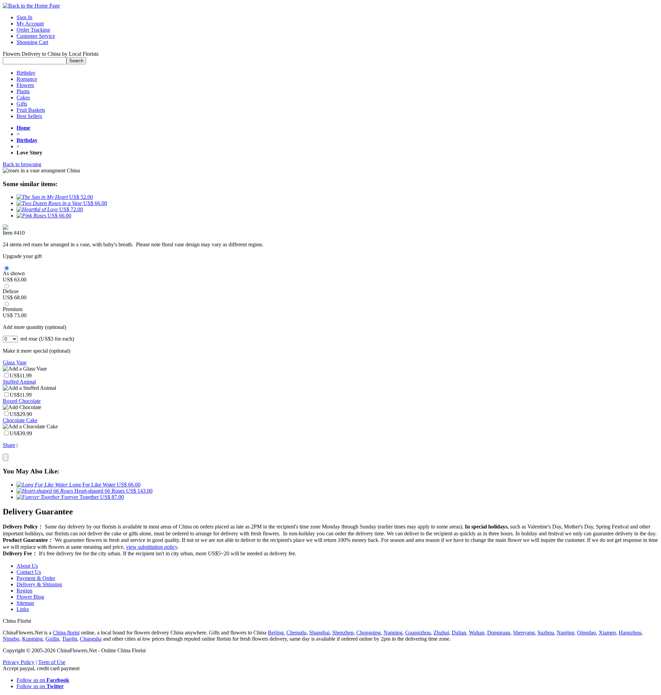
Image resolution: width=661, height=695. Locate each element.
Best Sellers (29, 116)
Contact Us (29, 572)
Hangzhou (630, 632)
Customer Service (36, 36)
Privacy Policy (18, 662)
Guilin (52, 639)
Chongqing (368, 632)
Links (23, 609)
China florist (66, 632)
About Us (27, 566)
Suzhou (545, 632)
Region (24, 591)
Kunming (32, 639)
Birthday (26, 73)
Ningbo (11, 639)
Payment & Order (36, 578)
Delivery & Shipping (39, 584)
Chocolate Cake (20, 420)
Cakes (23, 97)
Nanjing (565, 632)
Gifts (22, 104)
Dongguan (498, 632)
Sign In (24, 17)
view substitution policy (151, 547)
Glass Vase (15, 362)
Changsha (91, 639)
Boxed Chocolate (22, 401)
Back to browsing (22, 164)
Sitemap (25, 603)
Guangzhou (418, 632)
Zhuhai (441, 632)
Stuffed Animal (19, 382)
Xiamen (607, 632)
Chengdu (296, 632)
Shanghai (319, 632)
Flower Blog (30, 597)
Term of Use (51, 662)
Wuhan (476, 632)
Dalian (459, 632)
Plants (23, 91)
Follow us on (43, 680)
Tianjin (69, 639)
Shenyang (524, 632)
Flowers (25, 85)
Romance (27, 79)
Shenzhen (343, 632)
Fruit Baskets (31, 110)
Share (9, 445)
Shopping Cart (32, 42)
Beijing (276, 632)
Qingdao (586, 632)
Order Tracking (33, 30)
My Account (30, 23)
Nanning (393, 632)
